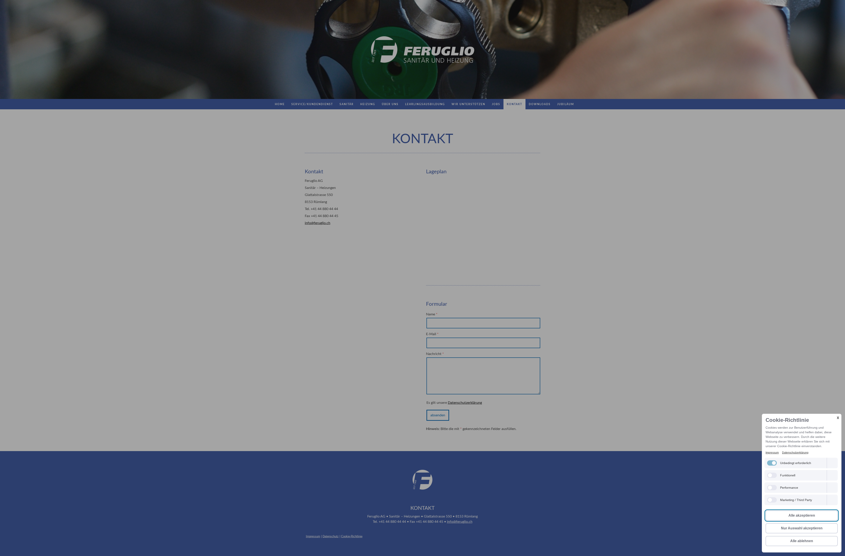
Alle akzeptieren (801, 515)
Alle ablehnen (801, 541)
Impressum (772, 452)
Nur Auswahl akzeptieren (802, 528)
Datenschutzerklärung (795, 452)
